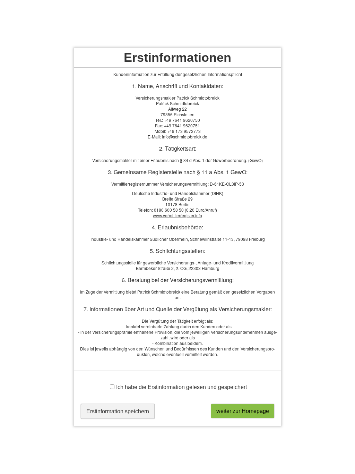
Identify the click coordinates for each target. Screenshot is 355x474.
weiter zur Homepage (242, 411)
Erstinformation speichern (117, 411)
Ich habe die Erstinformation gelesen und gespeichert (181, 387)
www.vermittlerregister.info (177, 215)
